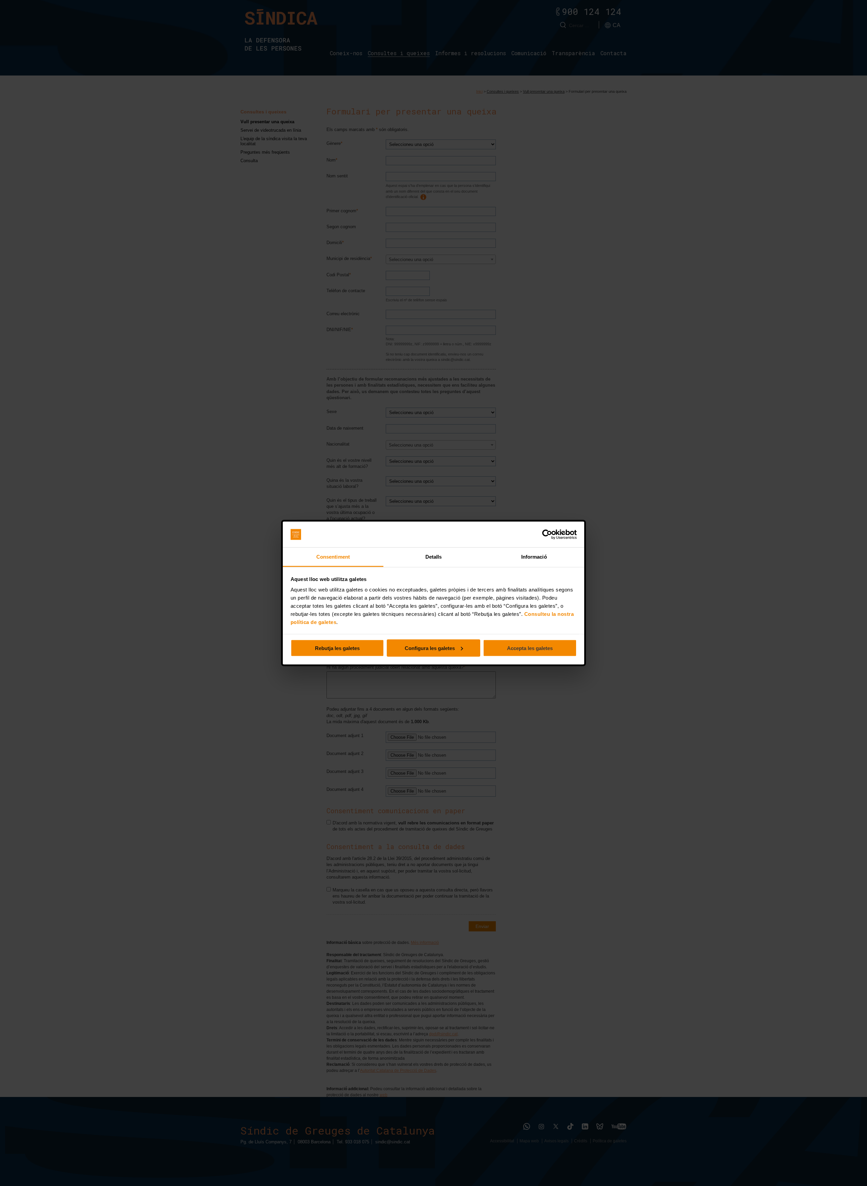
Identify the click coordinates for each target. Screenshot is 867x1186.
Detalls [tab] (433, 557)
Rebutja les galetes (337, 648)
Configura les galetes (430, 648)
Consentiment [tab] (333, 557)
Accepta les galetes (530, 648)
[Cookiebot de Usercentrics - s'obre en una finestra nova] (547, 535)
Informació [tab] (534, 557)
